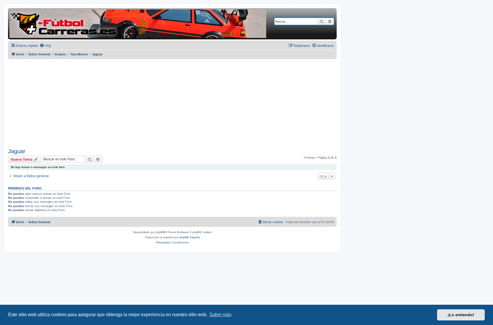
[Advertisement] (172, 104)
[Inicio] (137, 23)
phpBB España (190, 237)
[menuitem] (45, 45)
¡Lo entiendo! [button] (461, 314)
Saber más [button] (220, 314)
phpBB (160, 232)
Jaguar (16, 151)
